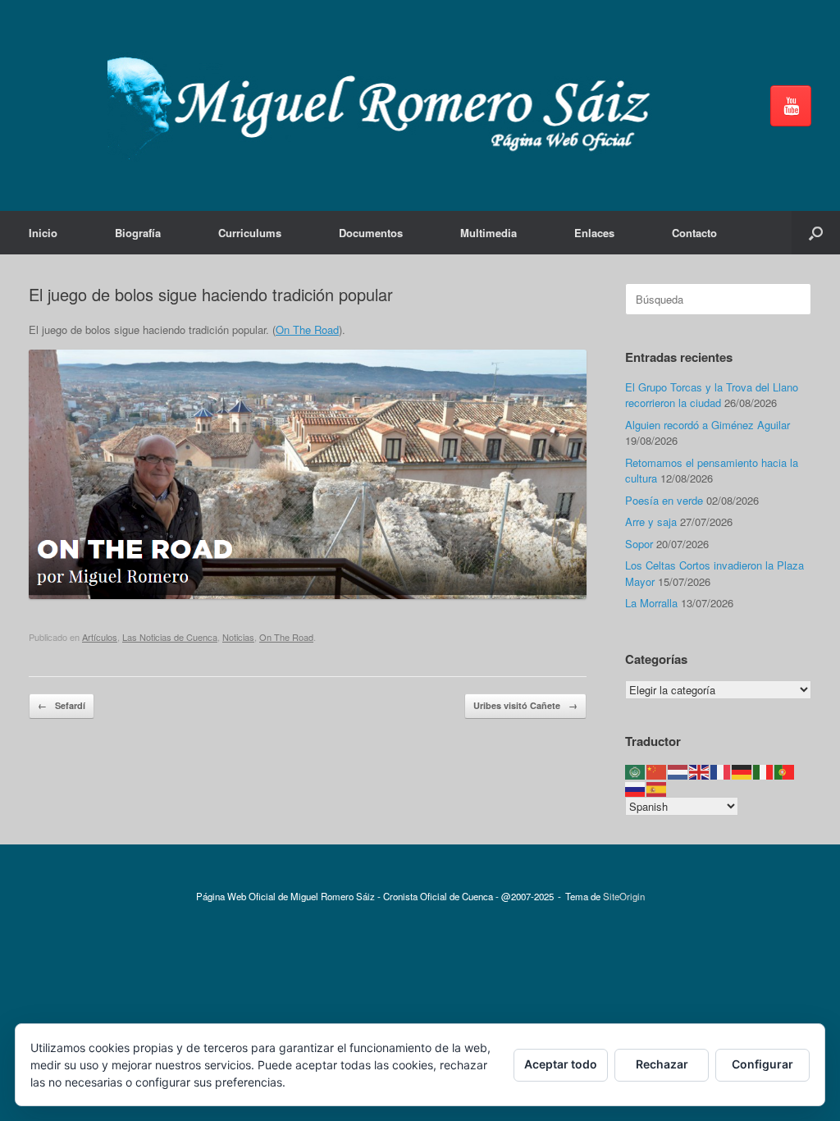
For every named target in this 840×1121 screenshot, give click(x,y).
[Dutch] (678, 771)
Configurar (762, 1064)
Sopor (639, 543)
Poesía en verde (664, 500)
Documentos (371, 232)
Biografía (138, 232)
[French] (721, 771)
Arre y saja (651, 521)
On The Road (307, 329)
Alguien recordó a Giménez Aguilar (707, 424)
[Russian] (635, 787)
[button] (816, 232)
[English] (699, 771)
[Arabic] (635, 771)
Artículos (99, 636)
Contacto (694, 232)
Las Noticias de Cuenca (169, 636)
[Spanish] (657, 787)
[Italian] (763, 771)
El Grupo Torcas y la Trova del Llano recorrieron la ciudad (711, 395)
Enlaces (594, 232)
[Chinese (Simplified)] (657, 771)
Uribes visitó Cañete (525, 705)
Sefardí (61, 705)
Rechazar (662, 1064)
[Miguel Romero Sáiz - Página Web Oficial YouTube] (790, 105)
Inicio (43, 232)
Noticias (238, 636)
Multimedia (488, 232)
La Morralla (651, 603)
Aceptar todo (560, 1064)
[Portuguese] (785, 771)
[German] (742, 771)
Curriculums (249, 232)
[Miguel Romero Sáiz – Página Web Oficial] (386, 105)
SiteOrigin (624, 896)
